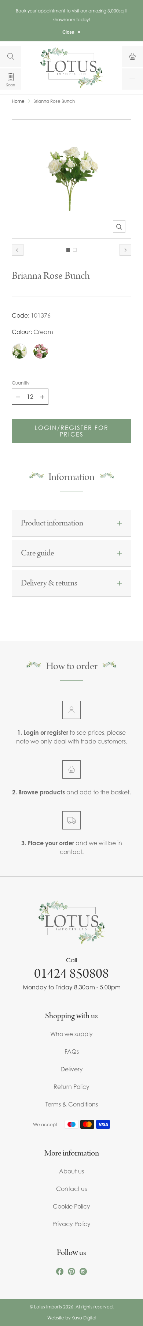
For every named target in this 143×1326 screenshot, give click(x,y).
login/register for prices (72, 431)
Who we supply (71, 1034)
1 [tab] (68, 250)
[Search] (10, 56)
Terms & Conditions (71, 1104)
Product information (52, 523)
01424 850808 (71, 974)
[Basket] (132, 56)
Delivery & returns (49, 583)
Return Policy (71, 1086)
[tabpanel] (71, 179)
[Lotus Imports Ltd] (71, 67)
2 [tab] (75, 250)
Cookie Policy (71, 1206)
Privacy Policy (71, 1224)
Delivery (71, 1069)
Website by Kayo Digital (71, 1318)
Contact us (71, 1188)
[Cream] (19, 351)
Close (68, 32)
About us (71, 1171)
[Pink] (40, 351)
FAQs (72, 1051)
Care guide (37, 553)
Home (18, 101)
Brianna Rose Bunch (54, 101)
